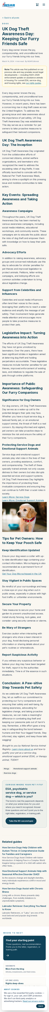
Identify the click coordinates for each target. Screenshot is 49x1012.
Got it (40, 1006)
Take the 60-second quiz (21, 821)
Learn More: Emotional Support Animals (23, 500)
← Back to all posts (10, 18)
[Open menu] (44, 5)
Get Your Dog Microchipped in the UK (22, 573)
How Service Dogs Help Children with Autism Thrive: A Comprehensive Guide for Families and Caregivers (23, 850)
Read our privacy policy (33, 1001)
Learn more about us (22, 749)
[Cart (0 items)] (37, 5)
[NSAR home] (8, 4)
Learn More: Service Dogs (15, 497)
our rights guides (33, 83)
